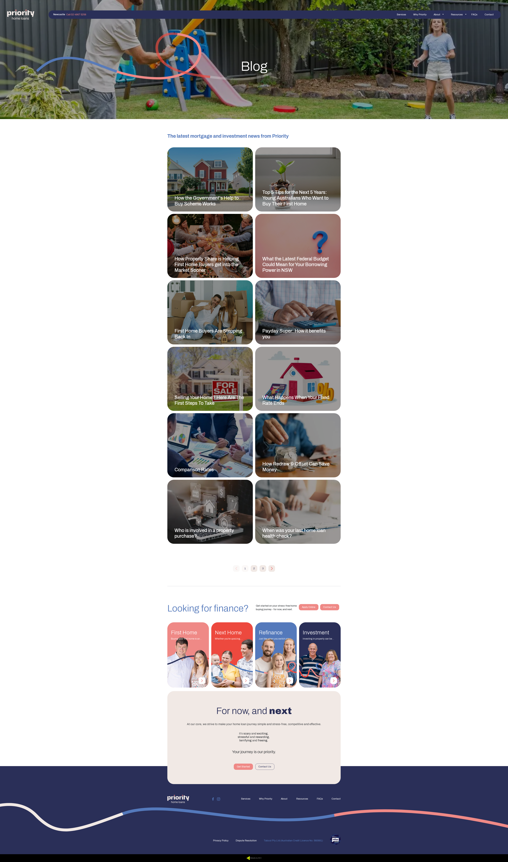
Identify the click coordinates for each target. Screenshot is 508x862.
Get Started (243, 766)
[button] (401, 15)
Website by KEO (256, 858)
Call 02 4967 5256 (76, 14)
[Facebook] (213, 799)
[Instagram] (218, 799)
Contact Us (329, 607)
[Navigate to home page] (20, 14)
